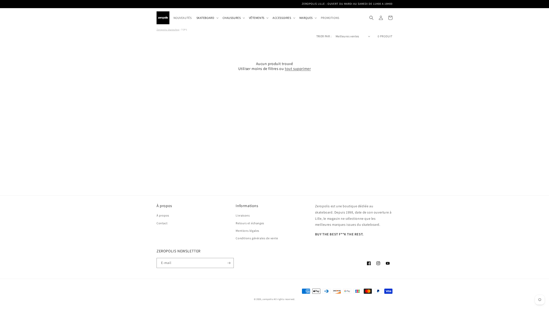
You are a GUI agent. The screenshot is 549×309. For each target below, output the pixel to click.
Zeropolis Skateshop (168, 29)
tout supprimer (298, 68)
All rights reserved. (284, 299)
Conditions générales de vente (257, 238)
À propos (163, 215)
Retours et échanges (250, 223)
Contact (162, 223)
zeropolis (267, 299)
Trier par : (323, 36)
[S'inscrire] (229, 263)
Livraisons (243, 215)
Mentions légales (247, 231)
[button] (207, 17)
